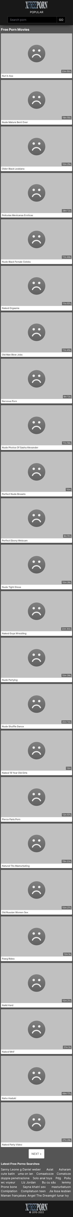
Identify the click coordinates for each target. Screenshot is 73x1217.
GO (61, 19)
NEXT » (36, 1154)
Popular (36, 12)
